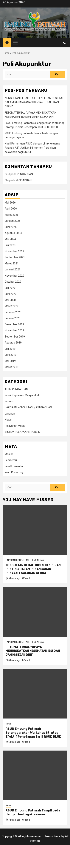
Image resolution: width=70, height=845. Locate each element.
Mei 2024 (10, 239)
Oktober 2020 (13, 281)
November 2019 (14, 330)
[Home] (7, 43)
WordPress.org (14, 472)
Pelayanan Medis (15, 425)
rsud (27, 578)
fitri (7, 180)
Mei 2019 (10, 361)
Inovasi (9, 401)
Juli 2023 (10, 245)
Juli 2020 (10, 288)
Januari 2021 (12, 269)
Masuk (9, 454)
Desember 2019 (14, 324)
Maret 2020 (11, 306)
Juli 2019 (10, 348)
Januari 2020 (12, 318)
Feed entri (11, 460)
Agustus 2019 (13, 342)
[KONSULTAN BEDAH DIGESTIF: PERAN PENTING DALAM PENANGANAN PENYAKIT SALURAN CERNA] (35, 530)
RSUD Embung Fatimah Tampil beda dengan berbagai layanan (33, 812)
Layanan (10, 413)
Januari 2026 (12, 220)
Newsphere (52, 836)
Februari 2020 (13, 312)
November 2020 (14, 275)
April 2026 (11, 208)
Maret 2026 (11, 214)
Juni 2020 (10, 294)
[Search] (64, 42)
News (8, 419)
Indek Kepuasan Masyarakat (22, 395)
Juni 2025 (10, 227)
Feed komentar (14, 466)
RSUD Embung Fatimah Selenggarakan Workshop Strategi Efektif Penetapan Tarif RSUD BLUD (33, 732)
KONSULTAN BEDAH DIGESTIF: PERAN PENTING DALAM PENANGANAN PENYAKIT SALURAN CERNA (34, 102)
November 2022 (14, 251)
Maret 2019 (11, 367)
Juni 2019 (10, 354)
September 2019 (15, 336)
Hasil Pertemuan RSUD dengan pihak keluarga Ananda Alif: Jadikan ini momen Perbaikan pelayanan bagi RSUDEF (32, 148)
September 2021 (15, 257)
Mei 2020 (10, 300)
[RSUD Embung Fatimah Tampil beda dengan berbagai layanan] (35, 775)
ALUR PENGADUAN (16, 389)
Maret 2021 (11, 263)
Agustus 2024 (13, 233)
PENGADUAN (25, 174)
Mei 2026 (10, 202)
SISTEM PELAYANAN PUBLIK (22, 431)
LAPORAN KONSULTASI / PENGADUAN (28, 407)
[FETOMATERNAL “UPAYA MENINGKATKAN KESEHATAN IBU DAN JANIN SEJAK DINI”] (35, 612)
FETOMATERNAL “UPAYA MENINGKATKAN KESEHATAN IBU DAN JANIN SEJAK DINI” (33, 651)
